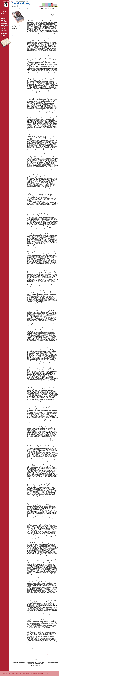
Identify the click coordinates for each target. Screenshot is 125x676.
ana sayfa (22, 654)
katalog (26, 654)
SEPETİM (47, 8)
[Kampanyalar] (51, 6)
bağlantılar (48, 654)
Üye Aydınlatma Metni (35, 658)
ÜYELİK (42, 8)
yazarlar (39, 654)
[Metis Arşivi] (52, 5)
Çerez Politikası (35, 659)
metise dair (31, 654)
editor (35, 654)
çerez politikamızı (40, 673)
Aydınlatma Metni (35, 657)
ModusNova (37, 665)
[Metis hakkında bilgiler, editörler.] (44, 5)
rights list (43, 654)
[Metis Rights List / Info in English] (55, 5)
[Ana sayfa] (41, 6)
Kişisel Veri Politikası (35, 656)
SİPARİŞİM (52, 8)
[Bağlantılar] (56, 6)
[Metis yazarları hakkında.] (49, 5)
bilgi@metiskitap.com (54, 662)
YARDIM (56, 8)
